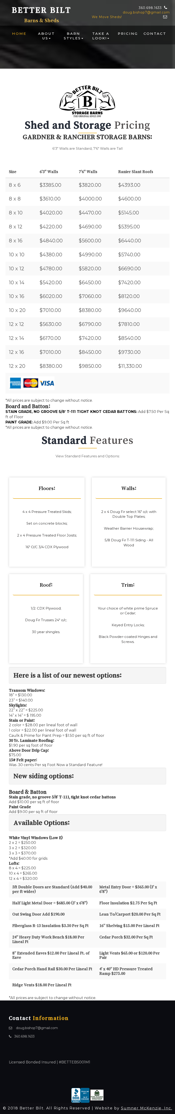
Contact (155, 33)
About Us (46, 35)
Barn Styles (72, 35)
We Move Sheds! (107, 17)
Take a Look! (100, 35)
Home (19, 33)
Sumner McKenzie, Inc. (146, 1108)
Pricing (128, 33)
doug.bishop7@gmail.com (146, 12)
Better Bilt (41, 10)
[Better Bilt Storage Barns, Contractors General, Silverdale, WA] (80, 1095)
